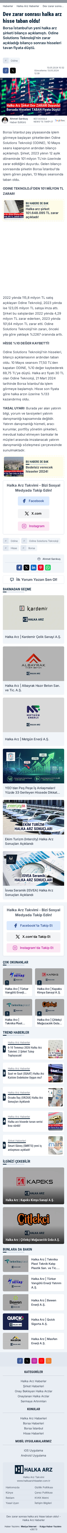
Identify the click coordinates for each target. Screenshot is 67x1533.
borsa (31, 548)
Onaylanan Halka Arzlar (33, 1396)
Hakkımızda (12, 1487)
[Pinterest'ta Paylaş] (41, 567)
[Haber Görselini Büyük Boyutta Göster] (33, 97)
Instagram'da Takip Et (36, 948)
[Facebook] (20, 1361)
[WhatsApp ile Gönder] (48, 567)
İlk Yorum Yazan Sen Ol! (36, 579)
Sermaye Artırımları (33, 1401)
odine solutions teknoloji (43, 540)
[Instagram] (34, 1361)
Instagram (36, 526)
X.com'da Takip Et (36, 937)
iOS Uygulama (33, 1450)
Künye (9, 1492)
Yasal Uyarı (12, 1502)
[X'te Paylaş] (13, 70)
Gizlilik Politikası (44, 1487)
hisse (14, 548)
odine (14, 60)
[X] (27, 1361)
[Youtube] (41, 1361)
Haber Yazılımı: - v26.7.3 (33, 1528)
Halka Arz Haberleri (33, 1418)
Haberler (8, 6)
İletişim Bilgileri (43, 1502)
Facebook (36, 501)
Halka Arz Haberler (28, 6)
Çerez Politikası (44, 1492)
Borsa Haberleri (33, 1423)
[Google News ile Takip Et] (60, 120)
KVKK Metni (42, 1497)
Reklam (10, 1497)
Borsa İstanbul (33, 1428)
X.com (36, 513)
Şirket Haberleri (33, 1386)
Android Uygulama (33, 1455)
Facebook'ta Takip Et (36, 925)
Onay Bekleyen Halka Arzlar (33, 1391)
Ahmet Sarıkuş (19, 120)
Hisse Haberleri (33, 1433)
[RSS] (48, 1361)
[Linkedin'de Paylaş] (33, 567)
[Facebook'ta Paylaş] (6, 70)
